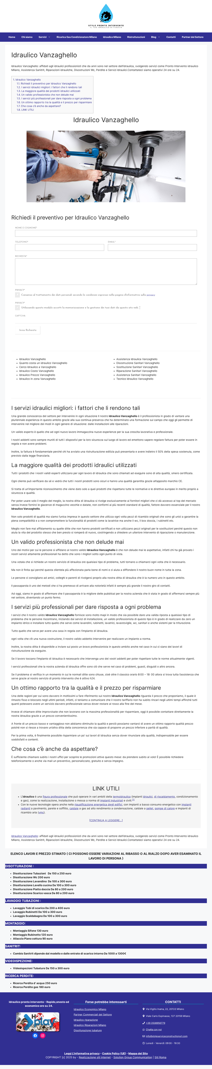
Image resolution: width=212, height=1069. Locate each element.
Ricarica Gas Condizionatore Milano (77, 37)
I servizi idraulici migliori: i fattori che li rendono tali (49, 87)
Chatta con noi (154, 1029)
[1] (133, 799)
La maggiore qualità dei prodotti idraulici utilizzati (48, 90)
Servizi (43, 37)
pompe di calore (165, 808)
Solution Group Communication (132, 1057)
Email (111, 242)
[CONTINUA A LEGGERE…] (106, 820)
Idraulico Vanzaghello (27, 79)
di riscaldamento (164, 796)
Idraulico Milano (112, 37)
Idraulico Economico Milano (90, 1009)
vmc (41, 812)
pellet (149, 808)
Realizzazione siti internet (95, 1057)
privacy (151, 294)
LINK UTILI (25, 109)
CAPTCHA (20, 316)
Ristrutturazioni (136, 37)
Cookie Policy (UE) (114, 1053)
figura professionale (55, 796)
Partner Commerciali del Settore (93, 1014)
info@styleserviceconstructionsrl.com (166, 1036)
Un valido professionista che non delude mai (45, 94)
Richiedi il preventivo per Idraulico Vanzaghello (46, 83)
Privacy (20, 290)
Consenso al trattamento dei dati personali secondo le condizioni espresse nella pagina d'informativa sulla (88, 294)
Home (12, 37)
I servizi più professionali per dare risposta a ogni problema (54, 98)
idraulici (148, 796)
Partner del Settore (192, 37)
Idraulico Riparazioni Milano (90, 1025)
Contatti (171, 37)
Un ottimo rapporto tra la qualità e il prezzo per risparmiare (54, 102)
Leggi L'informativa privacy (82, 1053)
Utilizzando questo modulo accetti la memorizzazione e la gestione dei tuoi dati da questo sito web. (80, 307)
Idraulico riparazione (86, 1019)
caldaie (74, 808)
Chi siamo (26, 37)
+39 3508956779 (155, 1023)
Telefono (21, 242)
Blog (153, 37)
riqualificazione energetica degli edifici (98, 804)
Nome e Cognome (26, 228)
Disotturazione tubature (88, 1030)
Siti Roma (160, 1057)
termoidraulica (122, 796)
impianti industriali (111, 800)
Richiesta (21, 256)
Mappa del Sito (138, 1053)
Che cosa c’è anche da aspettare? (39, 106)
